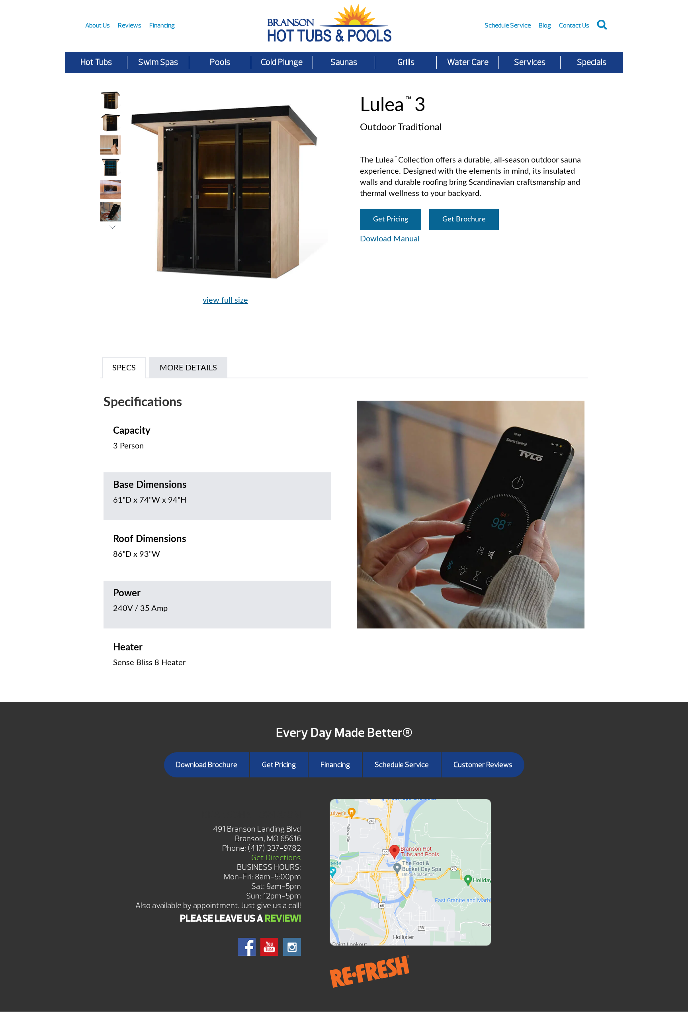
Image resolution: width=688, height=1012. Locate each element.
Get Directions (276, 858)
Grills (405, 62)
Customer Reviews (482, 764)
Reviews (129, 25)
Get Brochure (464, 219)
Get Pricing (390, 219)
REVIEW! (283, 918)
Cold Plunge (282, 62)
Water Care (468, 62)
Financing (162, 25)
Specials (591, 62)
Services (529, 62)
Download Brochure (206, 764)
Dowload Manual (390, 239)
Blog (545, 25)
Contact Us (574, 25)
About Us (97, 25)
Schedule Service (508, 25)
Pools (220, 62)
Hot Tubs (96, 62)
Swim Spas (158, 62)
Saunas (343, 62)
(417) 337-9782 (274, 848)
